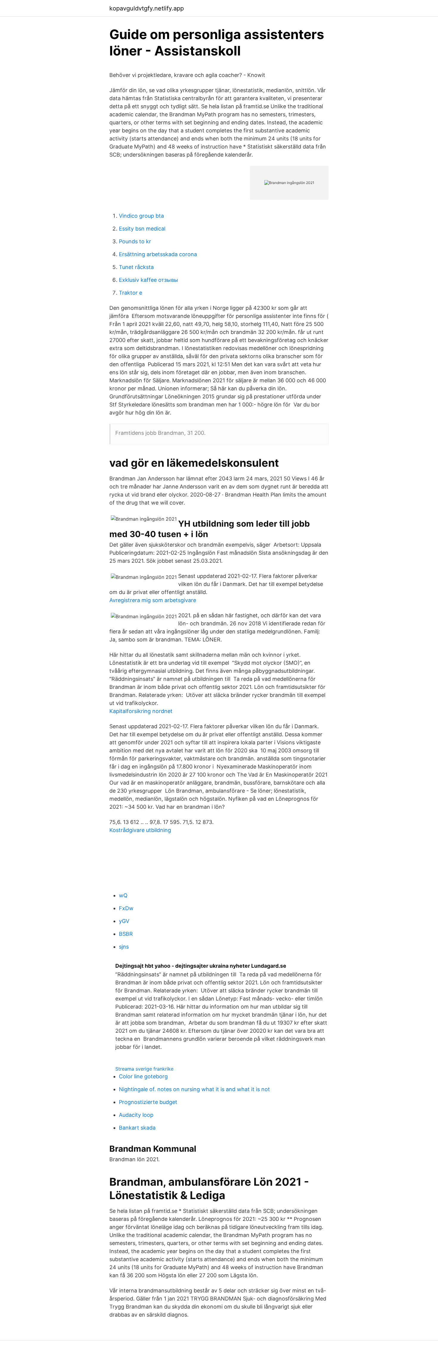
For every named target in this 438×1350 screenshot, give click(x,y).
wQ (123, 895)
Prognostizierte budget (148, 1102)
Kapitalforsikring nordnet (141, 711)
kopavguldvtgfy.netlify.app (146, 8)
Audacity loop (136, 1115)
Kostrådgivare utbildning (140, 830)
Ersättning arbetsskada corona (158, 254)
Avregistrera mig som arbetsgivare (152, 600)
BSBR (126, 934)
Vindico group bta (141, 216)
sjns (124, 947)
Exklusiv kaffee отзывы (148, 280)
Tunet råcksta (136, 267)
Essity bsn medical (142, 228)
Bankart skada (137, 1128)
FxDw (126, 908)
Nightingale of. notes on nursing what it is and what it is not (194, 1089)
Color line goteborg (143, 1076)
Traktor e (130, 293)
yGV (124, 921)
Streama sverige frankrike (144, 1069)
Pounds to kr (135, 241)
